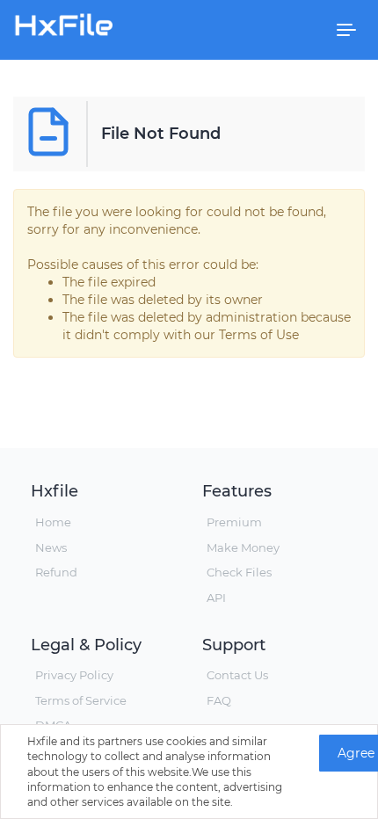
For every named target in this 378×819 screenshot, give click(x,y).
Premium (234, 522)
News (51, 547)
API (216, 598)
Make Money (243, 547)
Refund (56, 572)
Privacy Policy (74, 675)
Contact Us (237, 675)
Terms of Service (81, 700)
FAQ (219, 700)
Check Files (239, 572)
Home (53, 522)
